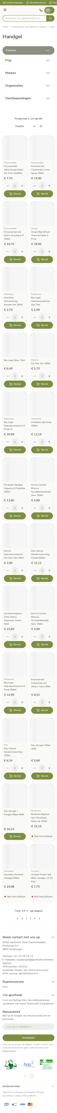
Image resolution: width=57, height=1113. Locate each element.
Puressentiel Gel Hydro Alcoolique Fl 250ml (14, 235)
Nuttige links (20, 1000)
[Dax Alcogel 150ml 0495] (42, 730)
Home (5, 26)
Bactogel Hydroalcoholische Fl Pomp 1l (14, 426)
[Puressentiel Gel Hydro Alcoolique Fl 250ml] (15, 213)
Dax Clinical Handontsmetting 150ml (13, 752)
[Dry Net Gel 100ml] (42, 345)
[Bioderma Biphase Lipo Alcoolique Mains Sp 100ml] (42, 796)
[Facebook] (25, 1076)
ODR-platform (29, 1095)
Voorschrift (33, 1003)
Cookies (17, 1095)
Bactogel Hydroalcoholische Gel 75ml (40, 301)
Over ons (8, 1000)
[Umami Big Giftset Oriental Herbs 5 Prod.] (42, 213)
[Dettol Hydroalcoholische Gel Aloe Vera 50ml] (15, 535)
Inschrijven (28, 1038)
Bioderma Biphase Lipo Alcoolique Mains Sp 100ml (40, 818)
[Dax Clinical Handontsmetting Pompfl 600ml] (42, 535)
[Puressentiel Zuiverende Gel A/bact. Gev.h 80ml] (42, 664)
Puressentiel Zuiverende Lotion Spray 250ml (40, 170)
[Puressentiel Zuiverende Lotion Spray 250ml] (42, 148)
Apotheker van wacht (14, 1003)
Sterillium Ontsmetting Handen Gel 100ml (13, 301)
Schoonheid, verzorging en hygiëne (29, 26)
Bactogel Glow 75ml (14, 360)
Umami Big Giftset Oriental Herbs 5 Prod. (40, 235)
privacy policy (9, 1050)
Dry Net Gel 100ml (40, 363)
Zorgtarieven (47, 1003)
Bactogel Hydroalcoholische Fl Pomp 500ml (14, 686)
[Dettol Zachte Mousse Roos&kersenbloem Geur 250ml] (42, 469)
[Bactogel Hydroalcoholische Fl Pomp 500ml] (15, 664)
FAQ (5, 987)
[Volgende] (39, 918)
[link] (18, 918)
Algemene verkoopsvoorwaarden (19, 1092)
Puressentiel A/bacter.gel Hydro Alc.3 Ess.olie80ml (13, 170)
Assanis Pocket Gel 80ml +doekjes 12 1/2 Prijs (42, 878)
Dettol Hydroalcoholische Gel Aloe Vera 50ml (14, 554)
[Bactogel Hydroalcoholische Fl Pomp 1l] (15, 404)
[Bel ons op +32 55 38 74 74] (40, 10)
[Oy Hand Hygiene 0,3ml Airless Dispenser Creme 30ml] (15, 598)
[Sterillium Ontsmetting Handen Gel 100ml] (15, 279)
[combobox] (25, 18)
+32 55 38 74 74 (23, 956)
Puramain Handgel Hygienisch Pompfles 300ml (14, 488)
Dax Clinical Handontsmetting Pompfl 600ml (40, 554)
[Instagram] (31, 1076)
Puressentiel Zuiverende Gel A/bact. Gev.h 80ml (40, 683)
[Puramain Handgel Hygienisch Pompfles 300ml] (15, 469)
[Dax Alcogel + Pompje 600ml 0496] (15, 796)
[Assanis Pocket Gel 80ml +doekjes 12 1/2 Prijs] (42, 856)
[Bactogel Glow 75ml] (15, 345)
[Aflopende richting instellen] (41, 126)
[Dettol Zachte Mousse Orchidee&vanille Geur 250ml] (42, 598)
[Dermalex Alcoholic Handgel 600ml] (15, 856)
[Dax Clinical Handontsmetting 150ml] (15, 730)
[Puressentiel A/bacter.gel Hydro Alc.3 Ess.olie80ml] (15, 148)
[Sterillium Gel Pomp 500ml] (42, 404)
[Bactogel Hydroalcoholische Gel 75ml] (42, 279)
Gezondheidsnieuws (39, 1000)
